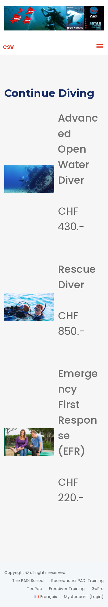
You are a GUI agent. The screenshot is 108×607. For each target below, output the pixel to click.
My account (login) (84, 597)
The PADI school (28, 580)
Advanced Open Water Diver (78, 149)
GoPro (98, 588)
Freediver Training (67, 588)
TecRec (34, 588)
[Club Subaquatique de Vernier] (54, 19)
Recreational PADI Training (77, 580)
